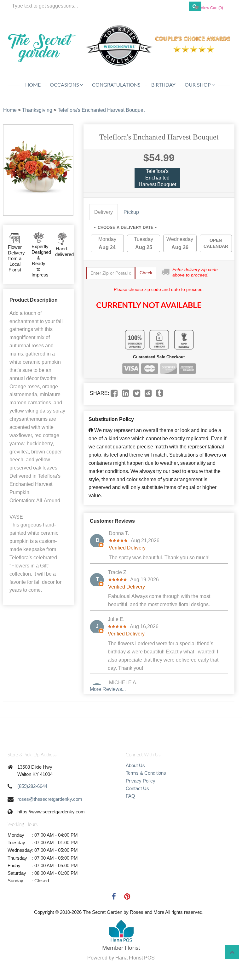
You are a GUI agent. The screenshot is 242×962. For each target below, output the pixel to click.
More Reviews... (108, 689)
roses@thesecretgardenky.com (49, 799)
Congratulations (116, 85)
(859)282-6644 (32, 786)
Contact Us (137, 788)
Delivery (103, 212)
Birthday (163, 85)
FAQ (130, 796)
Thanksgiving (37, 110)
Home (33, 85)
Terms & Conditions (146, 773)
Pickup (131, 212)
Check (146, 272)
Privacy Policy (140, 780)
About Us (135, 765)
